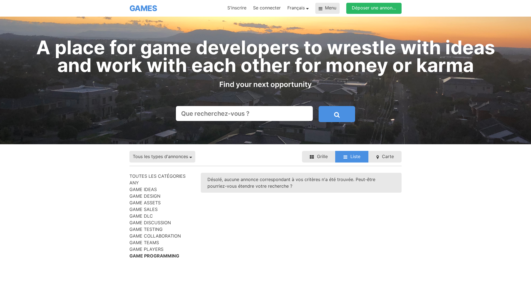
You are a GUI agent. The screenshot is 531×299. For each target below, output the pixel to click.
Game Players (146, 249)
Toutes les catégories (157, 176)
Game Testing (146, 229)
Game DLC (141, 216)
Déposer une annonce (374, 8)
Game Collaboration (155, 236)
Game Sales (143, 209)
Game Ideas (143, 189)
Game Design (144, 196)
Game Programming (154, 256)
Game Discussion (150, 222)
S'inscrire (236, 8)
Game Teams (144, 242)
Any (134, 182)
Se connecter (267, 8)
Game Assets (145, 202)
